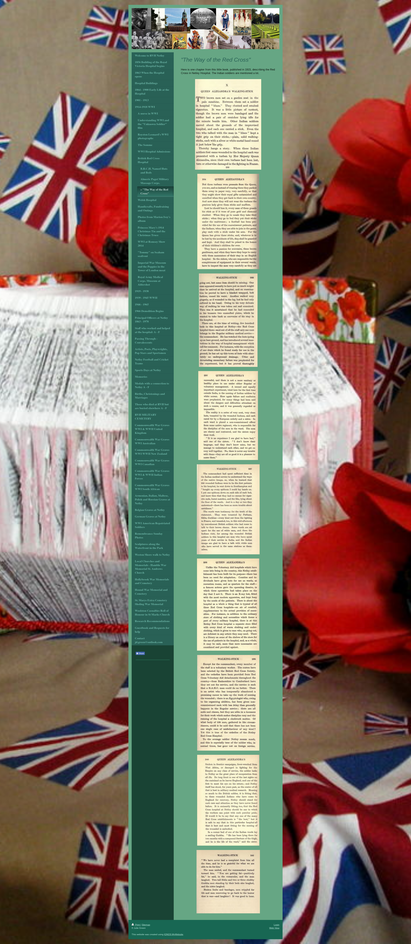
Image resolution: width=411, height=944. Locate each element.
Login (276, 924)
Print (137, 924)
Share (141, 653)
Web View (274, 928)
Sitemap (146, 924)
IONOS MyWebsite (173, 934)
